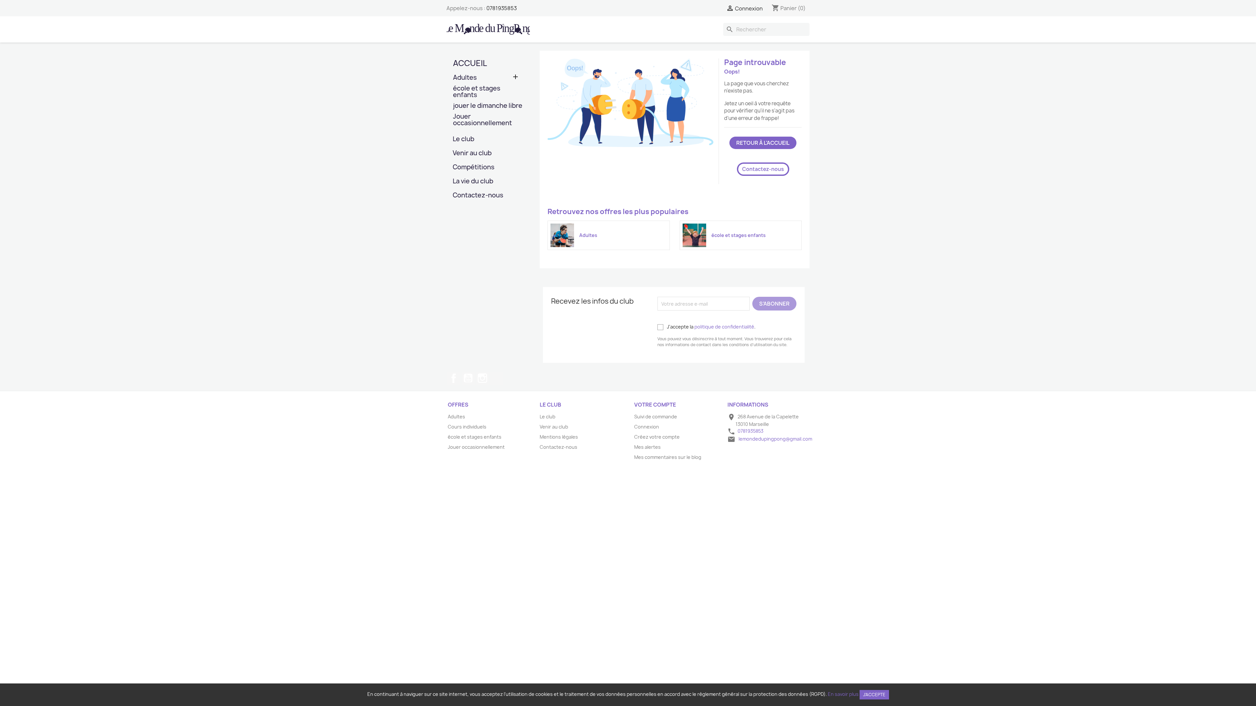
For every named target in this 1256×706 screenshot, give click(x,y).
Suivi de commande (655, 416)
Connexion (646, 427)
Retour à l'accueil (763, 142)
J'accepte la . (711, 327)
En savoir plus (843, 694)
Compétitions (474, 167)
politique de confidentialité (724, 327)
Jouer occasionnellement (482, 120)
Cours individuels (467, 427)
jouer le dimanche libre (487, 106)
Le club (463, 139)
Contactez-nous (478, 195)
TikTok (496, 378)
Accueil (470, 63)
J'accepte (874, 695)
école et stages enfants (476, 92)
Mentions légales (559, 437)
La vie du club (473, 181)
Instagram (482, 378)
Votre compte (655, 404)
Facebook (453, 378)
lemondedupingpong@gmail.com (775, 439)
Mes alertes (647, 447)
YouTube (468, 378)
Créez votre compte (657, 437)
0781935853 (501, 8)
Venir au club (472, 153)
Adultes (465, 78)
